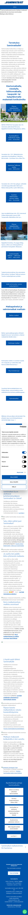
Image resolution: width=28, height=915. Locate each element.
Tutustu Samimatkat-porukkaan (14, 896)
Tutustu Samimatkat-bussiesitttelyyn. (13, 728)
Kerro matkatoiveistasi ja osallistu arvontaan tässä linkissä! (11, 636)
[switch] (24, 457)
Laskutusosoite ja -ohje (14, 900)
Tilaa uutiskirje (14, 873)
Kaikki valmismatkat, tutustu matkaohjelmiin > (14, 285)
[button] (24, 911)
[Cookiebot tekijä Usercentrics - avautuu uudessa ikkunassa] (20, 427)
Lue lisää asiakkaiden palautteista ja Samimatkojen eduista (12, 697)
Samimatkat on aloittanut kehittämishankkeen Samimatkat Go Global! (14, 811)
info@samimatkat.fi (17, 893)
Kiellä (14, 486)
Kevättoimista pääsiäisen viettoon (14, 821)
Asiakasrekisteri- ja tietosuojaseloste (14, 901)
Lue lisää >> (14, 836)
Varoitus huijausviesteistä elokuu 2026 (14, 800)
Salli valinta (14, 482)
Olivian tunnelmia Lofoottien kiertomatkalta (14, 791)
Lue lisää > (21, 513)
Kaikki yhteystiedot (14, 898)
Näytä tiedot (20, 472)
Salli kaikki (14, 477)
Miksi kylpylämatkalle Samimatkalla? (14, 828)
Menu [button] (14, 7)
